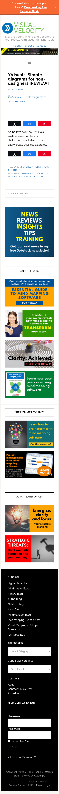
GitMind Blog (16, 604)
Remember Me (20, 741)
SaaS (25, 176)
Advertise (28, 45)
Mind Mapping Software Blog (23, 28)
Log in (47, 785)
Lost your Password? (23, 757)
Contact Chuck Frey (20, 689)
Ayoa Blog (14, 609)
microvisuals (15, 176)
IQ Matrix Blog (16, 634)
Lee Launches (40, 173)
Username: (14, 716)
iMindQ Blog (15, 593)
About (17, 45)
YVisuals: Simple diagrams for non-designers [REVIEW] (28, 79)
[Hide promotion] (55, 7)
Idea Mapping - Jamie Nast (24, 620)
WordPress (36, 785)
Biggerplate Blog (18, 583)
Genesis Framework (19, 785)
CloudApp (39, 775)
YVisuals (41, 176)
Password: (14, 728)
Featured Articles (31, 167)
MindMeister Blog (18, 588)
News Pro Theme (38, 781)
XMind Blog (15, 599)
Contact (41, 45)
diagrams (27, 173)
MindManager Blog (19, 614)
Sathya (32, 176)
